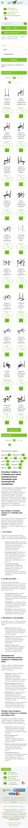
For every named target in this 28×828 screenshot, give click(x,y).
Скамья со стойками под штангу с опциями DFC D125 (21, 272)
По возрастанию (7, 72)
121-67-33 (13, 12)
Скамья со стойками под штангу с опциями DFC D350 (21, 341)
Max (9, 14)
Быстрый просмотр (6, 92)
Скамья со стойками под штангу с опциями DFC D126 (7, 306)
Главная (3, 37)
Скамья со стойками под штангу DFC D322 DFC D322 (21, 136)
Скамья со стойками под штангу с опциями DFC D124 (7, 238)
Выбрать (14, 60)
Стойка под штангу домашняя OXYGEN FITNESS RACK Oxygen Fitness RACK (7, 104)
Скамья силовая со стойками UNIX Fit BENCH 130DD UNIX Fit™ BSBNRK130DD (21, 411)
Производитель (9, 54)
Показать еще (14, 429)
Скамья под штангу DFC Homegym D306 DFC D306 (7, 170)
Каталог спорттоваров (11, 32)
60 (17, 78)
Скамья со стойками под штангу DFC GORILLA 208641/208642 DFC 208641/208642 (21, 377)
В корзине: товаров (11, 28)
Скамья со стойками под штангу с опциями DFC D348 (7, 341)
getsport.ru (13, 784)
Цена (5, 49)
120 (21, 78)
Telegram (13, 14)
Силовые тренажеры (13, 37)
